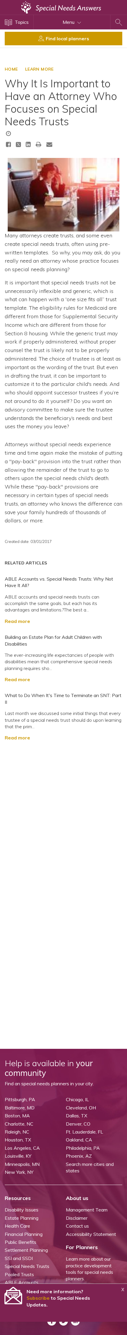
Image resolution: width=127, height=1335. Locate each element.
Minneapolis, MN (22, 1164)
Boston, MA (17, 1116)
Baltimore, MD (20, 1108)
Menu (69, 22)
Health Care (17, 1226)
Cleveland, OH (81, 1108)
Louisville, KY (18, 1156)
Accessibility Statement (91, 1234)
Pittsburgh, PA (20, 1099)
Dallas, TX (76, 1116)
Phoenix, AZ (79, 1156)
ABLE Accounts (21, 1282)
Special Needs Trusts (27, 1266)
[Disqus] (63, 819)
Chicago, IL (77, 1099)
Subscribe (38, 1298)
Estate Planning (21, 1218)
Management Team (87, 1210)
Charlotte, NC (19, 1124)
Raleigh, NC (17, 1132)
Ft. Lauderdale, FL (84, 1132)
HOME (11, 69)
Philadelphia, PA (83, 1148)
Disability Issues (21, 1210)
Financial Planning (24, 1234)
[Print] (39, 144)
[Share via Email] (49, 144)
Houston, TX (18, 1140)
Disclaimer (76, 1218)
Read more (17, 621)
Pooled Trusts (19, 1274)
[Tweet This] (18, 145)
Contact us (77, 1226)
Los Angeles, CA (22, 1148)
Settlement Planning (26, 1250)
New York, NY (19, 1172)
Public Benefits (20, 1242)
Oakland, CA (79, 1140)
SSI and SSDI (19, 1258)
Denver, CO (78, 1124)
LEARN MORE (39, 69)
